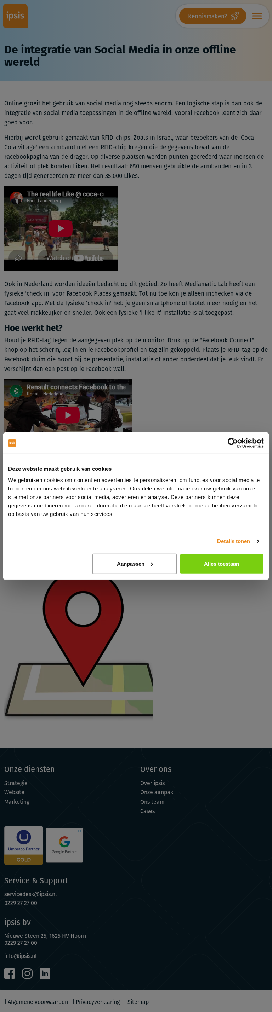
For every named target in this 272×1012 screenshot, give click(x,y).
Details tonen (233, 541)
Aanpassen (130, 563)
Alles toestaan (221, 563)
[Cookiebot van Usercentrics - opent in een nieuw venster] (233, 443)
